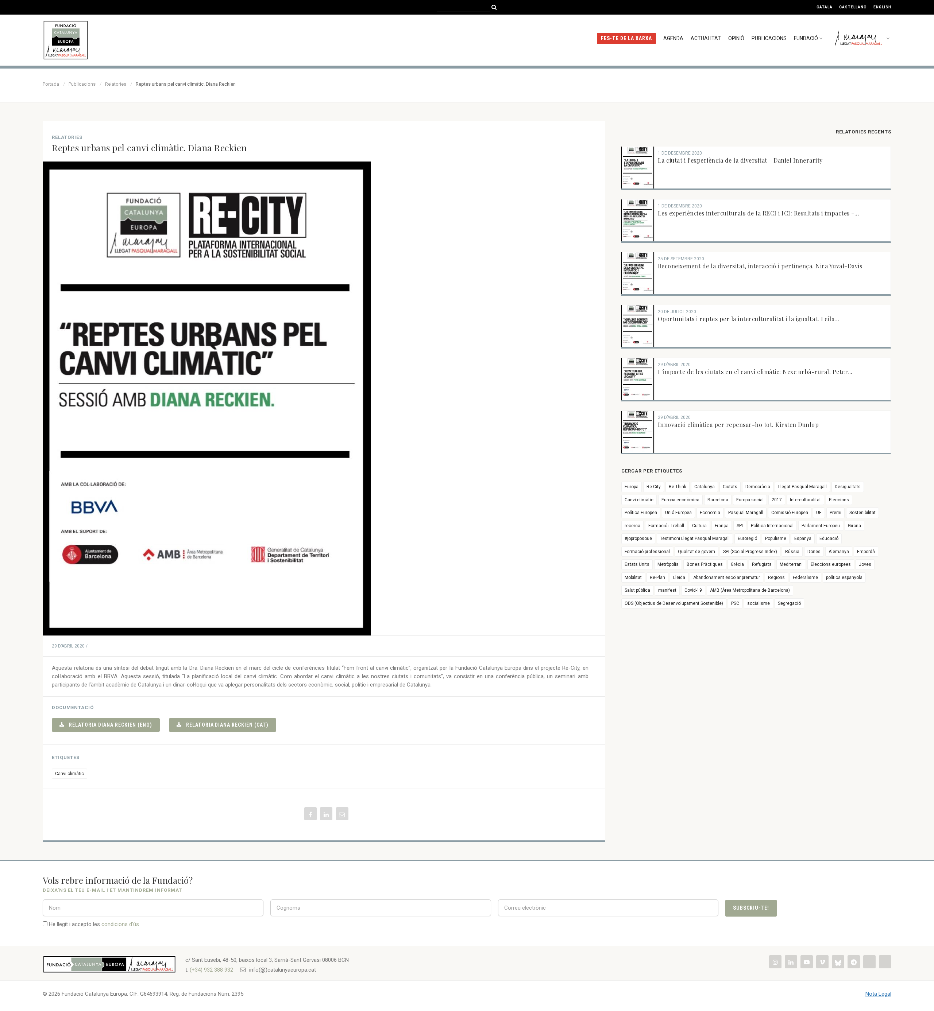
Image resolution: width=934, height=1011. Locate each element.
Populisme (775, 538)
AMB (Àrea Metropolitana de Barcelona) (750, 590)
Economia (710, 512)
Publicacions (769, 38)
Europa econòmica (680, 499)
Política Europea (641, 512)
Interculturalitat (805, 499)
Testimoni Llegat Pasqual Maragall (695, 538)
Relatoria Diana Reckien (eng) (108, 725)
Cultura (699, 525)
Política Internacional (772, 525)
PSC (735, 603)
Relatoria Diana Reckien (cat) (225, 725)
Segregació (789, 603)
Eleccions (839, 499)
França (722, 525)
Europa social (750, 499)
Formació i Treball (666, 525)
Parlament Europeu (821, 525)
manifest (667, 590)
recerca (632, 525)
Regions (776, 577)
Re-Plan (657, 577)
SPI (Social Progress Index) (750, 551)
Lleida (679, 577)
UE (819, 512)
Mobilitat (633, 577)
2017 (777, 499)
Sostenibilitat (862, 512)
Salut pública (637, 590)
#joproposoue (638, 538)
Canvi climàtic (69, 773)
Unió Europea (678, 512)
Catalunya (704, 486)
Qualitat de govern (696, 551)
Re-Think (677, 486)
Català (825, 7)
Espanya (802, 538)
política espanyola (844, 577)
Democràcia (757, 486)
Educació (828, 538)
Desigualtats (848, 486)
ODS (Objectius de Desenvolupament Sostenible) (674, 603)
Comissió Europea (789, 512)
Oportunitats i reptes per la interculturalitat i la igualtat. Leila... (749, 319)
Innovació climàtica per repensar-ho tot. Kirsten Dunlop (738, 424)
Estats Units (637, 564)
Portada (51, 84)
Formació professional (647, 551)
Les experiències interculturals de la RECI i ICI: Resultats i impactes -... (759, 213)
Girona (854, 525)
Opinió (736, 38)
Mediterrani (791, 564)
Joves (865, 564)
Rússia (792, 551)
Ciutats (730, 486)
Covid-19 (693, 590)
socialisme (758, 603)
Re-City (654, 486)
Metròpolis (668, 564)
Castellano (853, 7)
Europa (631, 486)
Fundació (806, 38)
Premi (835, 512)
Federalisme (805, 577)
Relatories (115, 84)
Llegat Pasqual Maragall (802, 486)
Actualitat (706, 38)
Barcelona (717, 499)
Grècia (737, 564)
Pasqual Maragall (745, 512)
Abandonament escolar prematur (726, 577)
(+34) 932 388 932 (211, 970)
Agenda (673, 38)
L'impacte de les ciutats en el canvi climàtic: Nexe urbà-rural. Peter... (755, 372)
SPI (740, 525)
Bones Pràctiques (705, 564)
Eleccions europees (831, 564)
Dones (814, 551)
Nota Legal (878, 994)
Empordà (866, 551)
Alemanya (839, 551)
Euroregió (747, 538)
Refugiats (762, 564)
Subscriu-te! (751, 908)
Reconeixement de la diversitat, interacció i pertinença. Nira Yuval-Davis (760, 266)
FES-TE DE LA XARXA (626, 38)
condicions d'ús (120, 924)
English (882, 7)
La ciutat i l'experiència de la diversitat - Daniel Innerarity (740, 160)
